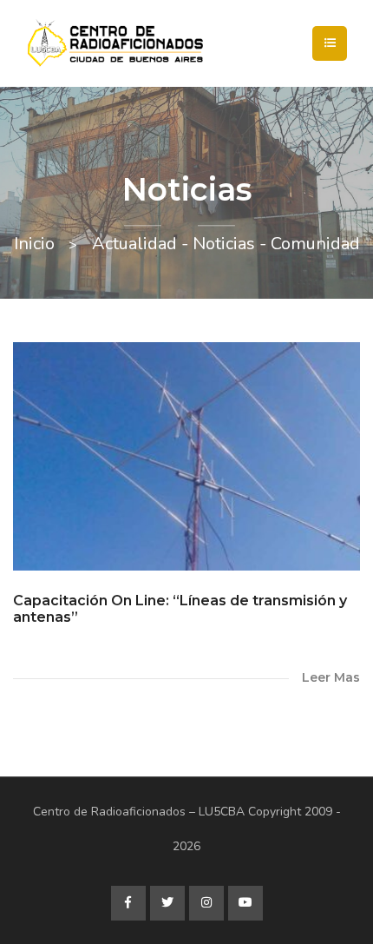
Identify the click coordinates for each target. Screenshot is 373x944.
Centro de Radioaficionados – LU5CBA (139, 811)
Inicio (34, 243)
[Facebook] (128, 903)
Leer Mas (331, 677)
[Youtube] (245, 903)
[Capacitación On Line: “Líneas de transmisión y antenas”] (186, 456)
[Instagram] (206, 903)
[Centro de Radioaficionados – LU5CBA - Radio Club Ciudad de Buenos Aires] (178, 43)
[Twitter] (167, 903)
